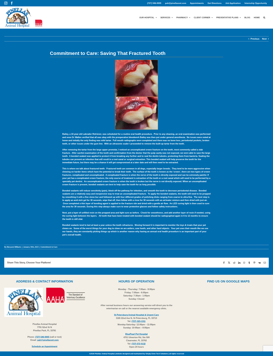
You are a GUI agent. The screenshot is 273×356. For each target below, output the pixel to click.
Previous (255, 39)
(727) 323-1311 (138, 321)
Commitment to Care (49, 247)
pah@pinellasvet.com (48, 340)
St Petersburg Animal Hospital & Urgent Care (136, 315)
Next (264, 39)
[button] (264, 17)
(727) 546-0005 (42, 337)
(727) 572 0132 (138, 343)
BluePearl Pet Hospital (136, 334)
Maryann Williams (14, 247)
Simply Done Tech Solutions (156, 354)
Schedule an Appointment (44, 346)
